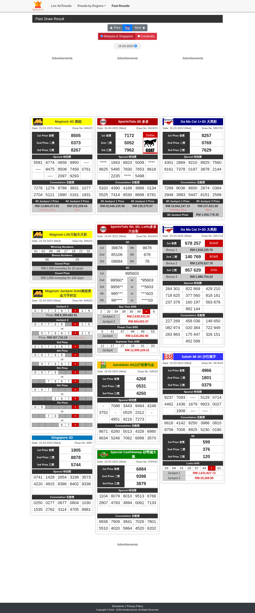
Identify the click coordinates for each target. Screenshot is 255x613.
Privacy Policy (135, 606)
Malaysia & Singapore (118, 36)
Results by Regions (90, 5)
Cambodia (147, 36)
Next (138, 27)
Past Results (121, 5)
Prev (117, 27)
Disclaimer (118, 606)
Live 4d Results (61, 5)
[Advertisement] (62, 87)
